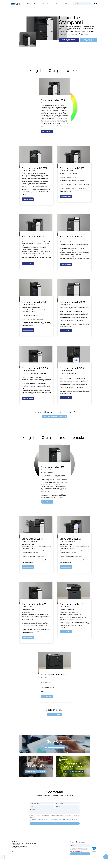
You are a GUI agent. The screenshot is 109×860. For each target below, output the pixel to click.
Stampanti (45, 3)
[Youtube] (94, 4)
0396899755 (17, 844)
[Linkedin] (96, 4)
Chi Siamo (67, 3)
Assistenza (56, 3)
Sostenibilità (27, 3)
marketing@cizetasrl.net (21, 846)
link (35, 817)
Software (36, 3)
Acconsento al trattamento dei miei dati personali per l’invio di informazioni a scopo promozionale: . (79, 850)
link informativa (80, 851)
